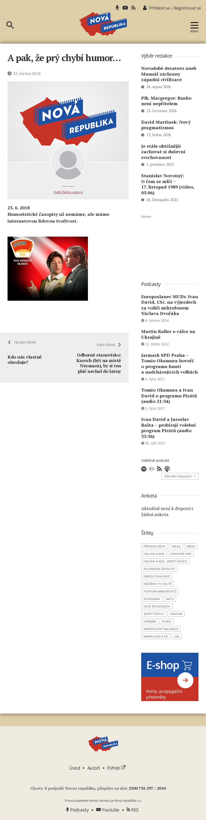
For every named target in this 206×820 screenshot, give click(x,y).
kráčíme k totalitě (157, 584)
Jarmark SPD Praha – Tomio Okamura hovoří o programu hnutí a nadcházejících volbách (169, 363)
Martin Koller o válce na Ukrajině (168, 334)
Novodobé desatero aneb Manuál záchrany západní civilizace (168, 73)
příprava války (154, 546)
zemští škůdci (153, 614)
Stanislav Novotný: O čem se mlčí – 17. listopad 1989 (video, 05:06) (167, 184)
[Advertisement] (169, 243)
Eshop (114, 768)
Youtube (110, 810)
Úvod (74, 768)
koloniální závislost (159, 569)
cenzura (176, 614)
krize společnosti (156, 606)
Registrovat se (187, 8)
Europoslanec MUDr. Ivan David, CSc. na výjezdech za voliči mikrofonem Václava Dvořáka (169, 304)
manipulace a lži (155, 636)
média (190, 546)
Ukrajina (149, 621)
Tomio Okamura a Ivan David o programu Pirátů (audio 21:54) (169, 395)
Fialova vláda (153, 554)
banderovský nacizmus (160, 629)
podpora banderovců (159, 591)
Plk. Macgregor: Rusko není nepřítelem (166, 101)
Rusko (166, 621)
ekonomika (151, 599)
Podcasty (79, 810)
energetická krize (156, 576)
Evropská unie (180, 554)
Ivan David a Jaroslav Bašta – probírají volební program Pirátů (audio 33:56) (168, 427)
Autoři (93, 768)
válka (176, 546)
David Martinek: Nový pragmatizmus (166, 125)
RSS (134, 810)
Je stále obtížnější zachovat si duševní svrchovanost (163, 151)
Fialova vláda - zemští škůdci (165, 561)
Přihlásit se (159, 8)
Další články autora (68, 192)
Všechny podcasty (180, 476)
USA (176, 636)
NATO (170, 599)
